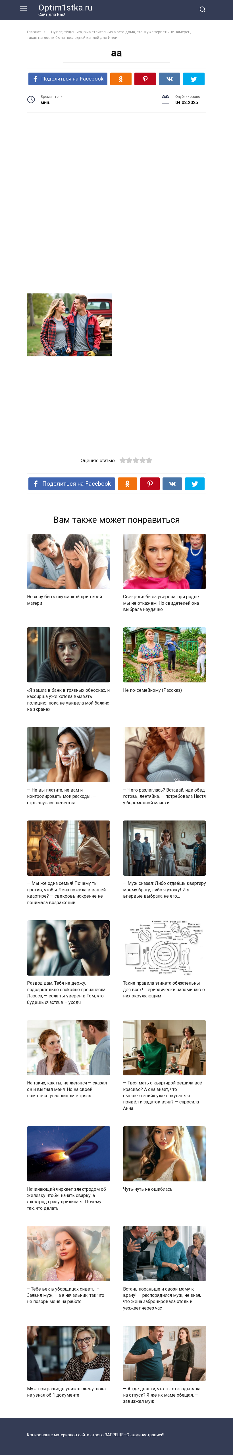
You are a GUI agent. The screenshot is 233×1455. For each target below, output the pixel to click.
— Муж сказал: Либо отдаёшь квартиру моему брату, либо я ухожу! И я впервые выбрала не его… (164, 890)
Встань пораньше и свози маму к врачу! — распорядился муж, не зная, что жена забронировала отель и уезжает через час (162, 1298)
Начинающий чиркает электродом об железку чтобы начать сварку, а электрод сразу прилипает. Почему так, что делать (66, 1198)
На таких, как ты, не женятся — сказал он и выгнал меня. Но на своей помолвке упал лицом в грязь (67, 1089)
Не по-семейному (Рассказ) (152, 690)
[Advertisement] (116, 160)
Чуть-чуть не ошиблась (147, 1189)
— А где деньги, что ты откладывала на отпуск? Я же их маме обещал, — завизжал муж (161, 1395)
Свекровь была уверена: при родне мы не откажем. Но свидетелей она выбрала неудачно (161, 603)
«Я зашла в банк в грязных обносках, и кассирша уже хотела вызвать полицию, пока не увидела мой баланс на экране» (68, 699)
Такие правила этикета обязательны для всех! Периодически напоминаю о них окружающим (164, 989)
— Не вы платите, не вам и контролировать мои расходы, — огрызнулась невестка (61, 796)
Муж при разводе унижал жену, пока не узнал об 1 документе (66, 1391)
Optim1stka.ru (65, 7)
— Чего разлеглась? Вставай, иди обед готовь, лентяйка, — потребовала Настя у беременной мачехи (164, 796)
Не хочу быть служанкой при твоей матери (64, 600)
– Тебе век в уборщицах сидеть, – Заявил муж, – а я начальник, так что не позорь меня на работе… (65, 1295)
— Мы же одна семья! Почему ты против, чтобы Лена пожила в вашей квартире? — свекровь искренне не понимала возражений (66, 893)
